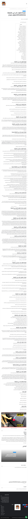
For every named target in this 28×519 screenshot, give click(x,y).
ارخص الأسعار (23, 56)
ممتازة (24, 59)
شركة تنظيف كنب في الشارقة (22, 25)
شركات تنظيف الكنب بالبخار (22, 47)
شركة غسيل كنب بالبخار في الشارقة (22, 31)
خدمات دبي (2, 512)
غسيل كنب (12, 441)
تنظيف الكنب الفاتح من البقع (23, 409)
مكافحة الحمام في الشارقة (23, 400)
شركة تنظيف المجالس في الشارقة (22, 39)
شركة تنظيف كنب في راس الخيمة (14, 114)
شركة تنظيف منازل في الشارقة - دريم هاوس (20, 488)
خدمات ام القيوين (3, 511)
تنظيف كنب (16, 437)
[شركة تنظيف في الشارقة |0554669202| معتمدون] (13, 474)
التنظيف (21, 265)
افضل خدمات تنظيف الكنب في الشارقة (21, 36)
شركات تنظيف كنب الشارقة (22, 44)
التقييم (25, 54)
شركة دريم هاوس (21, 285)
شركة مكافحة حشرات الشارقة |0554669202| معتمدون (11, 456)
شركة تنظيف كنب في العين (15, 83)
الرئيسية (25, 8)
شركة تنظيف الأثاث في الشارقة (22, 38)
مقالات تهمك (24, 53)
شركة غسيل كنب (10, 440)
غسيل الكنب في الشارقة (15, 441)
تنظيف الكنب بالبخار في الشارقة (22, 27)
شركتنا (24, 352)
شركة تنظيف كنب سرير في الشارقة (22, 42)
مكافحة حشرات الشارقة (23, 396)
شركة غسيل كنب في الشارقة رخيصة (22, 32)
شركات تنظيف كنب (19, 438)
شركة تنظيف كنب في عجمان (15, 102)
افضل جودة (23, 57)
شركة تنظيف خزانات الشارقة (23, 398)
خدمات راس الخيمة (3, 513)
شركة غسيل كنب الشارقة (23, 30)
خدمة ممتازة (23, 55)
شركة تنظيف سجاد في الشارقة (23, 402)
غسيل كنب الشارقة (8, 441)
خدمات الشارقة (22, 8)
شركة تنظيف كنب (20, 439)
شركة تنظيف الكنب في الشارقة (22, 28)
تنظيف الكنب (25, 437)
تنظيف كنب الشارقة (23, 40)
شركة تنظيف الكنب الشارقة (7, 438)
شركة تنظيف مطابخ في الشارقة (22, 404)
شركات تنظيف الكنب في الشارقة (22, 37)
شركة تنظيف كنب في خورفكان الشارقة (21, 50)
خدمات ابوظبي (2, 506)
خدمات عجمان (2, 514)
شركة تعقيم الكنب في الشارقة (22, 49)
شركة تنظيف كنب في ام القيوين (14, 92)
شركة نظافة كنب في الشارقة (22, 51)
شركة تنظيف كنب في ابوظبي (15, 69)
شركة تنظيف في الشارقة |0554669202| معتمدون (17, 482)
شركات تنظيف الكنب (5, 437)
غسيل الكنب (19, 441)
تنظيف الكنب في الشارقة (23, 51)
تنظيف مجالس (9, 437)
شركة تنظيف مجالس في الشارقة (22, 35)
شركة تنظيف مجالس (3, 439)
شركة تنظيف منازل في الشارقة (23, 392)
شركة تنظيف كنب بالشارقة (22, 41)
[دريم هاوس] (4, 4)
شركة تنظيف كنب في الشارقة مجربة (22, 34)
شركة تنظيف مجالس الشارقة (22, 33)
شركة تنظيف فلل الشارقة (23, 394)
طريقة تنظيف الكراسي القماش (22, 411)
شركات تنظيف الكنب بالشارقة (22, 45)
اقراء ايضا (24, 52)
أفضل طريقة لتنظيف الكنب (23, 407)
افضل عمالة (23, 58)
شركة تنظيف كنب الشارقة (23, 26)
